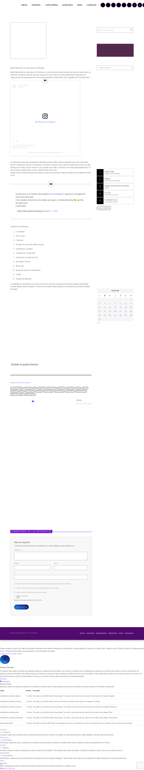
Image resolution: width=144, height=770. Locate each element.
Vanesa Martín (30, 394)
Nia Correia (29, 391)
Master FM (103, 90)
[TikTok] (118, 5)
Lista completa (104, 208)
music (78, 388)
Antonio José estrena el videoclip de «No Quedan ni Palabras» (118, 255)
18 (105, 311)
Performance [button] (4, 737)
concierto (41, 388)
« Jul (98, 323)
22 (125, 311)
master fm (61, 388)
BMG (34, 388)
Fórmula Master (106, 94)
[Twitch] (113, 5)
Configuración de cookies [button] (8, 654)
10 (99, 307)
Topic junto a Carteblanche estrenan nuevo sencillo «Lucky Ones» (118, 276)
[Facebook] (129, 5)
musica (85, 388)
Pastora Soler (81, 391)
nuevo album (48, 391)
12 (110, 307)
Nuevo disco (59, 391)
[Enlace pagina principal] (8, 5)
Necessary (6, 681)
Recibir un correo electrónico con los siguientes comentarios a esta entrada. (38, 588)
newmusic (14, 391)
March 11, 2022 (51, 211)
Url (15, 573)
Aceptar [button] (19, 654)
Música (15, 498)
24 (99, 315)
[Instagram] (124, 5)
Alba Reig (28, 388)
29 (125, 315)
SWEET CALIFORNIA (16, 394)
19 (110, 311)
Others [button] (2, 761)
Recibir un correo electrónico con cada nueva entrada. (32, 592)
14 (120, 307)
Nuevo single (69, 391)
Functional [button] (3, 730)
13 (115, 307)
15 (125, 307)
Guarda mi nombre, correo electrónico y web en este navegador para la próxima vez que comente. (44, 584)
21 (120, 311)
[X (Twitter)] (108, 5)
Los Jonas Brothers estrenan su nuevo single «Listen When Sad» (28, 503)
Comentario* (17, 550)
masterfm (70, 388)
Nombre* (16, 563)
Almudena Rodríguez (24, 382)
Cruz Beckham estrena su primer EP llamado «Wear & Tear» (69, 503)
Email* (56, 563)
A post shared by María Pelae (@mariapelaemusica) (45, 152)
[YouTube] (103, 5)
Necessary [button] (3, 679)
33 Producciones (16, 388)
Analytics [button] (3, 745)
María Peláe (51, 388)
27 (115, 315)
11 (105, 307)
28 (120, 315)
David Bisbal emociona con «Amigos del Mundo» (118, 266)
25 (105, 315)
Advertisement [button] (4, 753)
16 (131, 307)
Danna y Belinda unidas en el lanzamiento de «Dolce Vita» (115, 244)
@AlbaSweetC (58, 194)
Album (45, 426)
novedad (39, 391)
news (21, 391)
